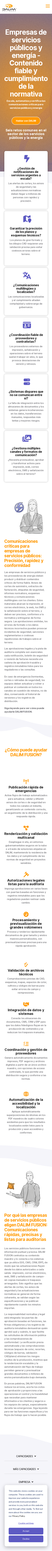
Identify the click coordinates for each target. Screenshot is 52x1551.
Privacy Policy (18, 1516)
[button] (48, 6)
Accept (26, 1531)
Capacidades (24, 1456)
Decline (26, 1539)
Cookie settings (26, 1523)
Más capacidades (24, 1469)
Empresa (24, 1481)
